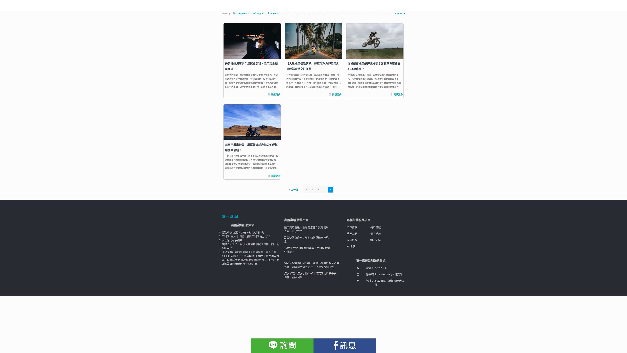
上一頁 (294, 189)
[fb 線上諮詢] (345, 345)
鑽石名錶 (375, 240)
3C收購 (351, 246)
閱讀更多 (275, 94)
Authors (274, 13)
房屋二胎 (352, 233)
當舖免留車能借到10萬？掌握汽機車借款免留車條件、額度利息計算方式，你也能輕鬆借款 (311, 265)
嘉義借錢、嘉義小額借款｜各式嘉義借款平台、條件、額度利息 (311, 275)
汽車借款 (352, 227)
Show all (401, 13)
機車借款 (375, 227)
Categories (241, 13)
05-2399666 (380, 268)
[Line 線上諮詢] (282, 345)
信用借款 (352, 240)
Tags (259, 13)
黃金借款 (375, 233)
